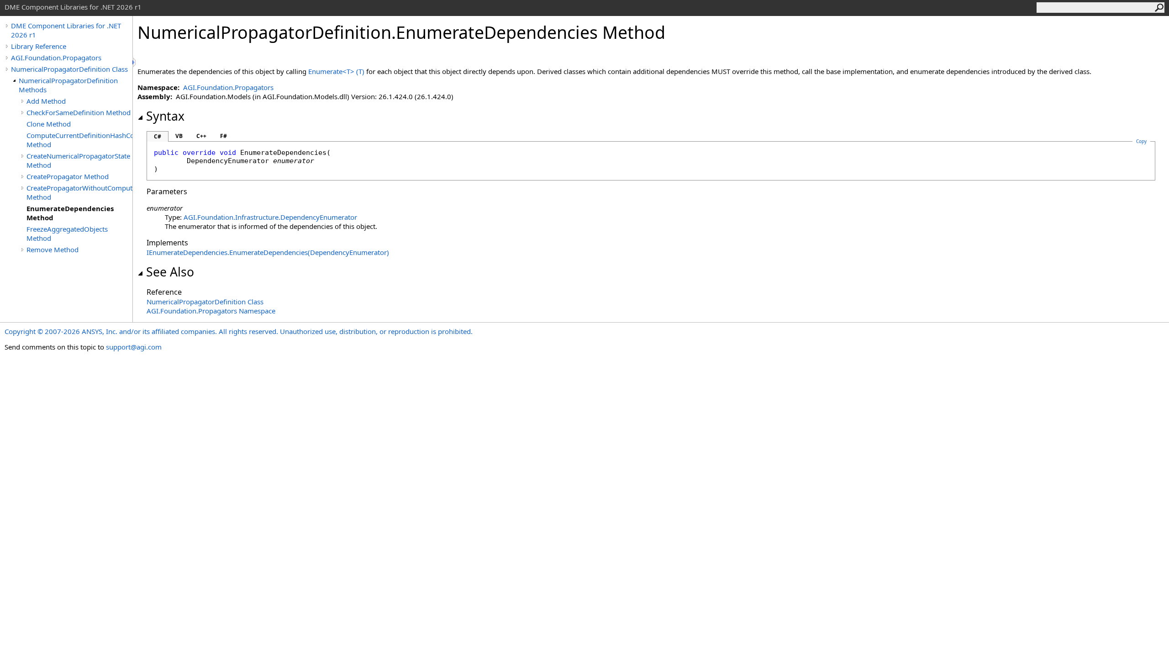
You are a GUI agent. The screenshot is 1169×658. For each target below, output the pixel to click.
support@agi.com (134, 346)
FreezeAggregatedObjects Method (67, 233)
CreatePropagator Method (67, 176)
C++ (201, 136)
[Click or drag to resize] (134, 62)
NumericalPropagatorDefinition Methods (68, 85)
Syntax (165, 116)
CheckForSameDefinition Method (78, 112)
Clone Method (48, 123)
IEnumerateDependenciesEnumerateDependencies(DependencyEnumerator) (268, 252)
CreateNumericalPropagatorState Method (78, 160)
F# (223, 136)
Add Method (46, 101)
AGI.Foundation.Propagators (56, 57)
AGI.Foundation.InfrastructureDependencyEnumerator (270, 217)
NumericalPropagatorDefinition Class (69, 69)
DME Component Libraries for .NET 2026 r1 (66, 30)
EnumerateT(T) (336, 71)
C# (157, 136)
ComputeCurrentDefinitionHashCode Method (79, 140)
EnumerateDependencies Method (70, 213)
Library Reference (38, 46)
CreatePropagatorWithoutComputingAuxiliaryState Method (79, 192)
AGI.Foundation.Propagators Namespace (211, 310)
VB (179, 136)
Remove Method (52, 249)
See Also (170, 272)
